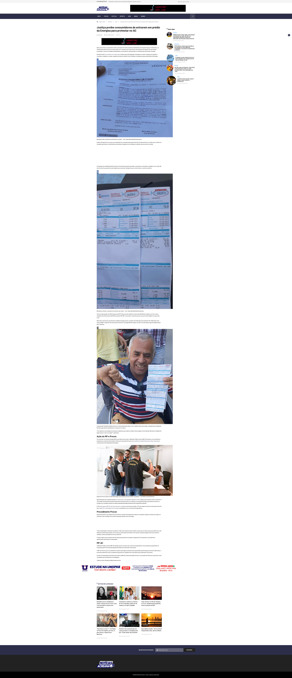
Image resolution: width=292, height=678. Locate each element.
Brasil (136, 16)
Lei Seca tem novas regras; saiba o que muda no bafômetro (185, 80)
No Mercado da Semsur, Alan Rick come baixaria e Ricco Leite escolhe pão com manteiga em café (185, 69)
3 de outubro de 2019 (109, 35)
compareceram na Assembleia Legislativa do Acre (128, 499)
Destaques (176, 44)
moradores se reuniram (112, 54)
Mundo (143, 16)
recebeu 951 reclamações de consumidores (109, 508)
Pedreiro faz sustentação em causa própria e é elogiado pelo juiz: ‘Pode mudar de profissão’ (128, 630)
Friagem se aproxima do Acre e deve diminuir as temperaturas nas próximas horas (184, 58)
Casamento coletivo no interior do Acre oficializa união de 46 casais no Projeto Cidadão (128, 603)
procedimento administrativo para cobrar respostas (145, 441)
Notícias (110, 21)
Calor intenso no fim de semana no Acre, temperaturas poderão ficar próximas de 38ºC (151, 603)
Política (114, 16)
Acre (129, 16)
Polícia (106, 16)
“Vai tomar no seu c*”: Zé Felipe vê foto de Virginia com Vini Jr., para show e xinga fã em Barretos (130, 1)
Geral (100, 597)
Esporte (122, 16)
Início (99, 16)
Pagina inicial (102, 21)
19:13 (118, 35)
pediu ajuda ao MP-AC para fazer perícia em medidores (113, 506)
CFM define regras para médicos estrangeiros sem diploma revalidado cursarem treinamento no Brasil (184, 48)
